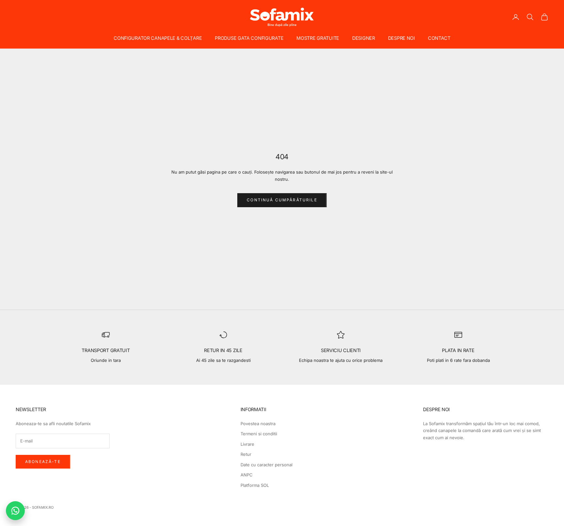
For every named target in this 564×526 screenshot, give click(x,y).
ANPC (247, 474)
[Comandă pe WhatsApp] (15, 510)
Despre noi (401, 38)
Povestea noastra (258, 423)
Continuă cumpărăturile (282, 199)
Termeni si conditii (259, 433)
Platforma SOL (255, 485)
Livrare (247, 444)
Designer (363, 38)
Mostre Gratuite (317, 38)
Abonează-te (43, 461)
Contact (439, 38)
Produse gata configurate (249, 38)
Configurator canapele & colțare (158, 38)
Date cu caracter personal (266, 464)
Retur (246, 454)
